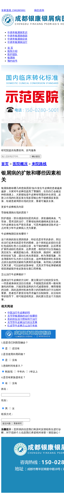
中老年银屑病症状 (17, 39)
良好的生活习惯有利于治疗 (22, 319)
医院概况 (20, 164)
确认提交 (36, 156)
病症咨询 (39, 10)
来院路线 (39, 164)
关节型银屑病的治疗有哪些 (22, 315)
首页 (5, 164)
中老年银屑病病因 (17, 35)
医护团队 (12, 54)
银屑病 (11, 57)
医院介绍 (12, 51)
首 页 (10, 48)
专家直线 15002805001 (13, 10)
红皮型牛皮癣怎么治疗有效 (22, 325)
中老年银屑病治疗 (17, 42)
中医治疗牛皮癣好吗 (18, 312)
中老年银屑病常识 (17, 32)
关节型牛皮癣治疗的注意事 (22, 322)
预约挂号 (12, 61)
